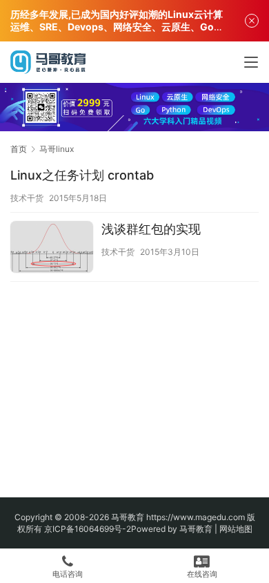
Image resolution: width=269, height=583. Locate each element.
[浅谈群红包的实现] (51, 248)
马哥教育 (127, 517)
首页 (18, 149)
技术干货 (26, 198)
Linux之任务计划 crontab (82, 175)
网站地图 (235, 529)
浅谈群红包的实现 (151, 229)
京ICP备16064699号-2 (87, 529)
